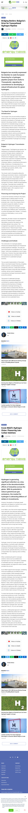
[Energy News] (14, 2)
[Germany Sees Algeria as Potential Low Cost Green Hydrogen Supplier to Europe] (14, 374)
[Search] (26, 2)
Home (6, 14)
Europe (10, 14)
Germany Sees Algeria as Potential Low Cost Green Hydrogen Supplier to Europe (14, 383)
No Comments (21, 29)
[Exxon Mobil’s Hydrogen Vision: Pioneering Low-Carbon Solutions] (14, 454)
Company (17, 763)
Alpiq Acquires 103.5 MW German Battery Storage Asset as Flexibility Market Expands (13, 361)
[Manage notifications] (25, 810)
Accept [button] (11, 810)
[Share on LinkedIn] (5, 34)
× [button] (25, 796)
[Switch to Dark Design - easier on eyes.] (24, 2)
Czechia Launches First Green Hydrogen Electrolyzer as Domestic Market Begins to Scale (13, 406)
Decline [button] (16, 810)
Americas (4, 424)
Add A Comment (14, 414)
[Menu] (2, 2)
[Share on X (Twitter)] (20, 34)
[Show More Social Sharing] (25, 34)
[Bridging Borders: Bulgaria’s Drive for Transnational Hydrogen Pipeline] (14, 47)
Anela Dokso (8, 29)
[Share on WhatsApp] (12, 34)
